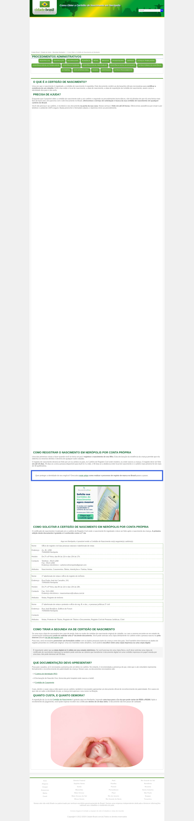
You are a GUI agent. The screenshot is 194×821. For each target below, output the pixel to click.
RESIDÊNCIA (86, 60)
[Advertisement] (97, 34)
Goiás (79, 787)
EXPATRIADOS (106, 70)
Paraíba (113, 783)
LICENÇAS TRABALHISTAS (145, 60)
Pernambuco (113, 790)
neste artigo (83, 475)
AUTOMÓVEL (66, 70)
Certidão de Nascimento (62, 700)
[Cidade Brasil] (44, 12)
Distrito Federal (79, 780)
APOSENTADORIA (118, 60)
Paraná (113, 787)
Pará (113, 780)
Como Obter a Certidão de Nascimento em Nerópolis (90, 5)
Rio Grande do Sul (148, 780)
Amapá (45, 787)
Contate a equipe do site (92, 811)
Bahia (45, 793)
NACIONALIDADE (72, 60)
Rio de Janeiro (113, 796)
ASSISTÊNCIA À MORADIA (71, 65)
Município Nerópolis (59, 52)
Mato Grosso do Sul (79, 796)
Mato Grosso (79, 793)
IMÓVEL (96, 60)
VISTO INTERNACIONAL (81, 70)
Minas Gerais (79, 799)
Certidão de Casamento (44, 683)
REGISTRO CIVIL (45, 60)
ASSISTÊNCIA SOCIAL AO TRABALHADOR (46, 65)
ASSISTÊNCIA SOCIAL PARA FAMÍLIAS (95, 65)
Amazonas (45, 790)
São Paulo (148, 793)
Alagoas (45, 784)
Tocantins (148, 799)
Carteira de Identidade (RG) (46, 674)
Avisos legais (75, 811)
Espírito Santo (79, 783)
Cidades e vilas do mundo (113, 811)
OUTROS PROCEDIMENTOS (123, 70)
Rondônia (148, 783)
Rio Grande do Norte (113, 799)
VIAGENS (95, 70)
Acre (45, 781)
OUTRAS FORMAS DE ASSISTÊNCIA (149, 65)
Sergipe (148, 796)
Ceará (45, 796)
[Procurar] (162, 10)
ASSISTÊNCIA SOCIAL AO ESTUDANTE (122, 65)
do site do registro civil (54, 638)
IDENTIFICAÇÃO (59, 60)
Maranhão (79, 790)
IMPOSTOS (105, 60)
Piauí (114, 793)
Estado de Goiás (46, 52)
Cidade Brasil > (36, 52)
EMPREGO (130, 60)
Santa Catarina (147, 790)
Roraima (148, 787)
